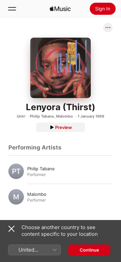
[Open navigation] (12, 8)
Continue (89, 250)
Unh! (21, 116)
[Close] (11, 229)
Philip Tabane (42, 116)
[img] (60, 9)
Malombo (64, 116)
